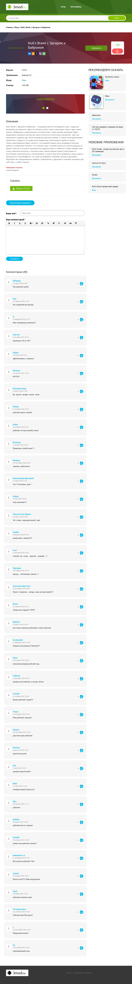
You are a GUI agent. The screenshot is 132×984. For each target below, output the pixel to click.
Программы (76, 7)
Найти (116, 18)
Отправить (14, 258)
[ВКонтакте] (29, 53)
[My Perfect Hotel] (96, 82)
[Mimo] (96, 101)
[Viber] (40, 53)
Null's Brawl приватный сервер (105, 186)
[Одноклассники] (33, 53)
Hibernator (96, 115)
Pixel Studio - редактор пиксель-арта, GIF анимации (108, 150)
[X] (36, 53)
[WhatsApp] (44, 53)
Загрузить (96, 47)
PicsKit (95, 175)
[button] (43, 108)
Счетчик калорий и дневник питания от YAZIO (107, 128)
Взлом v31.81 (23, 188)
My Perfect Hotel (112, 77)
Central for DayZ (99, 163)
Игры (63, 7)
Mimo (107, 96)
